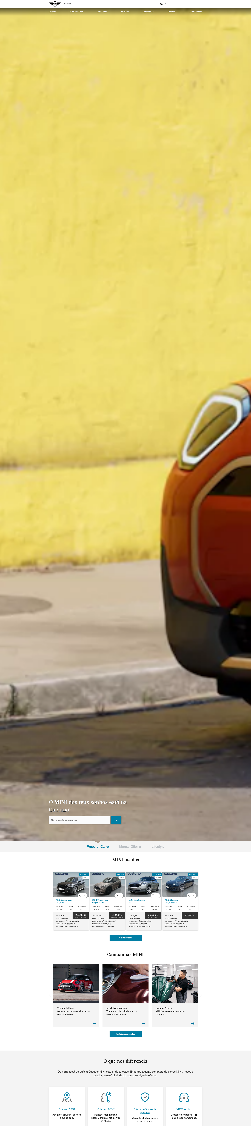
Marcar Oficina (130, 847)
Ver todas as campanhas (125, 1034)
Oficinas (125, 11)
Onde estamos (195, 11)
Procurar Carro (98, 847)
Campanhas (148, 11)
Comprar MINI (76, 11)
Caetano (52, 11)
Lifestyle (158, 847)
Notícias (171, 11)
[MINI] (55, 4)
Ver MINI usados (125, 938)
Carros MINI (102, 11)
